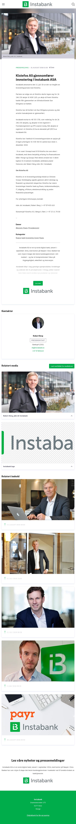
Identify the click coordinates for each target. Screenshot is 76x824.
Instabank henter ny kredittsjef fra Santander (29, 691)
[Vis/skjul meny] (3, 4)
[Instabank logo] (38, 442)
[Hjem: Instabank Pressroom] (37, 4)
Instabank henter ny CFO (18, 637)
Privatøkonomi (33, 228)
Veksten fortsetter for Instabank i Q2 (25, 529)
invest (36, 238)
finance (18, 238)
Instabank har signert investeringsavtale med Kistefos (34, 583)
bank (23, 238)
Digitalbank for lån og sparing (38, 815)
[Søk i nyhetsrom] (73, 4)
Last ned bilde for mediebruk (62, 366)
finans (41, 238)
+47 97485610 (38, 351)
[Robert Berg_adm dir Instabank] (38, 392)
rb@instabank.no (38, 348)
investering (30, 238)
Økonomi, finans (22, 228)
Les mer (38, 283)
